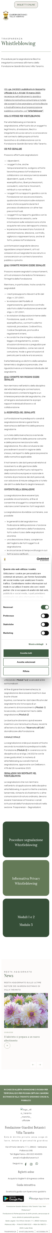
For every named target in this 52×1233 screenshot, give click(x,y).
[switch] (45, 616)
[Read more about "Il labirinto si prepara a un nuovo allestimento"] (26, 1009)
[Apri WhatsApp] (36, 1163)
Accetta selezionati (26, 662)
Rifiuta (26, 671)
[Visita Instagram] (31, 1163)
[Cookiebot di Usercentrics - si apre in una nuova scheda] (37, 559)
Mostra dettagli (36, 644)
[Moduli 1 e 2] (26, 909)
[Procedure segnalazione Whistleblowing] (26, 831)
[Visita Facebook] (25, 1163)
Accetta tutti (26, 653)
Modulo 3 (26, 925)
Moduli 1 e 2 (26, 917)
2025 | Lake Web (26, 1228)
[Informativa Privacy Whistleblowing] (26, 870)
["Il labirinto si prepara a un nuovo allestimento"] (7, 1044)
